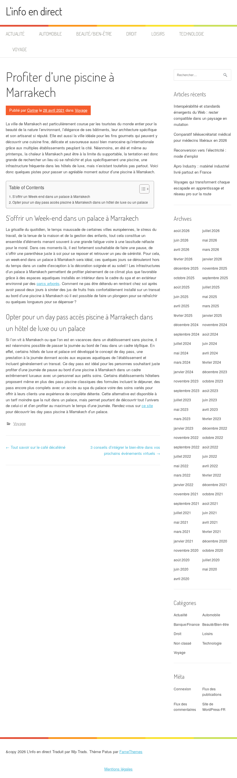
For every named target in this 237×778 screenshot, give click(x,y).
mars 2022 (182, 474)
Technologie (191, 34)
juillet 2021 (182, 512)
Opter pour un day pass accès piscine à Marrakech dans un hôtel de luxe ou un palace (80, 202)
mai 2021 (181, 522)
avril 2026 (181, 249)
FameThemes (130, 751)
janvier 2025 (212, 315)
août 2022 (210, 446)
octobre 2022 (212, 437)
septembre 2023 (186, 390)
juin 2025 (181, 296)
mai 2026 (209, 240)
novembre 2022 (186, 437)
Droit (131, 34)
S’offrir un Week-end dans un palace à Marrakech (51, 196)
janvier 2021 (183, 540)
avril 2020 (181, 578)
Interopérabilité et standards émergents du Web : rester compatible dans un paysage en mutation (200, 115)
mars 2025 (210, 305)
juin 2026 (181, 240)
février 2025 (183, 315)
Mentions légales (118, 769)
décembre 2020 (214, 540)
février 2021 (211, 531)
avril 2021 (210, 522)
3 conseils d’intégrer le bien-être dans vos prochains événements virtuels (125, 450)
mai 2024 (181, 352)
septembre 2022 (186, 446)
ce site (147, 405)
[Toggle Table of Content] (141, 189)
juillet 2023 (182, 399)
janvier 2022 (183, 484)
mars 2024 (182, 362)
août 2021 (210, 503)
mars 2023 (182, 418)
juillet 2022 (182, 456)
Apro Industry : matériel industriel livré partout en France (201, 169)
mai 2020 (209, 569)
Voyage (19, 49)
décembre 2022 (214, 428)
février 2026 (183, 258)
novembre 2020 (186, 550)
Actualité (15, 34)
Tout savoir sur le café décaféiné (35, 447)
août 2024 (210, 334)
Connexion (182, 688)
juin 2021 (209, 512)
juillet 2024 (182, 343)
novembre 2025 (214, 268)
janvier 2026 (212, 258)
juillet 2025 (211, 286)
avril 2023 (210, 409)
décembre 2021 (214, 484)
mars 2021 (182, 531)
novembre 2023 (186, 380)
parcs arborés (48, 283)
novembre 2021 (186, 493)
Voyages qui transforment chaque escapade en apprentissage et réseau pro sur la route (202, 188)
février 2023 (211, 418)
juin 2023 (209, 399)
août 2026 (182, 230)
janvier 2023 (183, 428)
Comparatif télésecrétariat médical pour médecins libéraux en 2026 (202, 137)
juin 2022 (209, 456)
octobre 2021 (212, 493)
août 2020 (182, 559)
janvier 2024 (183, 371)
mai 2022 (181, 465)
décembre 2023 (214, 371)
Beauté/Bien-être (94, 34)
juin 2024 (209, 343)
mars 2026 (210, 249)
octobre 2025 (184, 277)
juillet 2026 (211, 230)
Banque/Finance (187, 624)
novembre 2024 (214, 324)
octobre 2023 (212, 380)
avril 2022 (210, 465)
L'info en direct (34, 11)
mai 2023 (181, 409)
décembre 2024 (186, 324)
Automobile (50, 34)
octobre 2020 (212, 550)
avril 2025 (181, 305)
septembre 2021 (186, 503)
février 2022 (211, 474)
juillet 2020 (211, 559)
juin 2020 (181, 569)
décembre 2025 (186, 268)
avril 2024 (210, 352)
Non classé (182, 643)
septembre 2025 (215, 277)
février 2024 (211, 362)
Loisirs (158, 34)
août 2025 (182, 286)
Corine (32, 110)
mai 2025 (209, 296)
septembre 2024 (186, 334)
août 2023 (210, 390)
